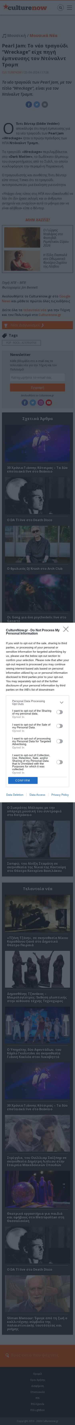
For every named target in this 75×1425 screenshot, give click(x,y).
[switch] (59, 712)
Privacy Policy (60, 794)
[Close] (67, 630)
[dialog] (37, 712)
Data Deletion (14, 794)
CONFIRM (22, 780)
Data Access (37, 794)
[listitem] (37, 702)
